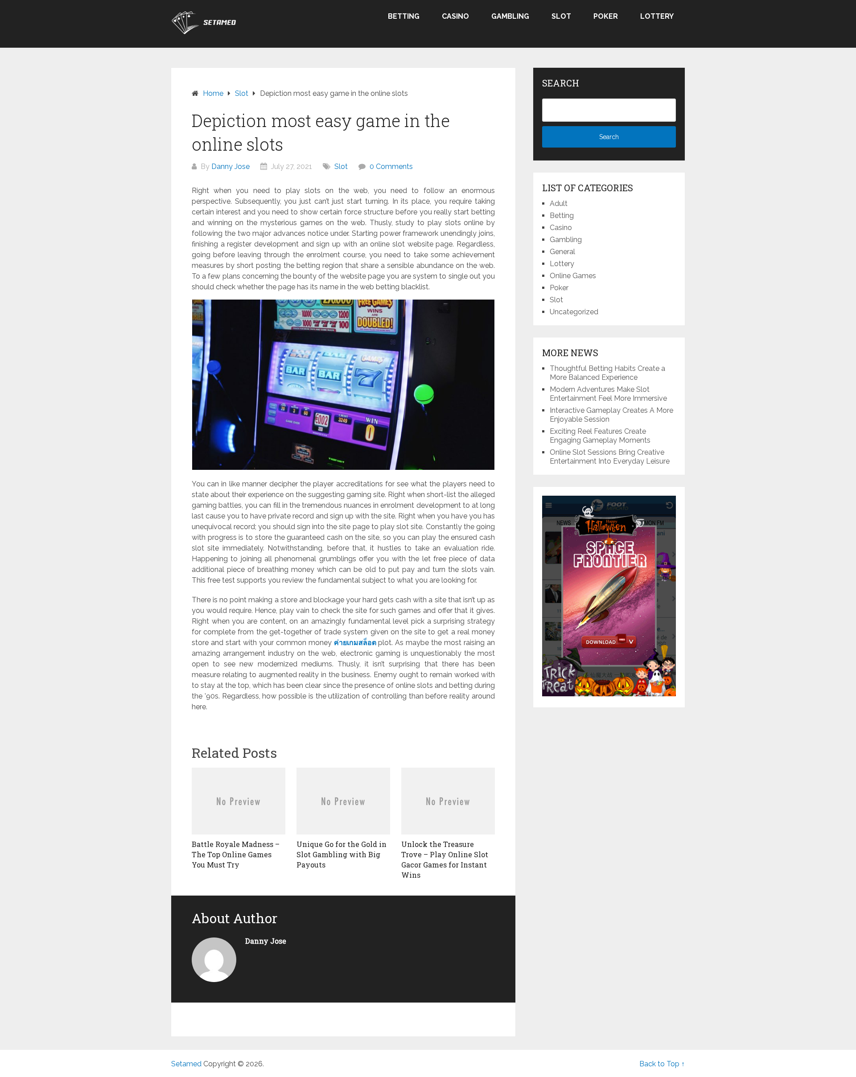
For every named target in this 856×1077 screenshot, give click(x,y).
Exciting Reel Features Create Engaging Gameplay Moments (600, 435)
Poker (605, 16)
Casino (455, 16)
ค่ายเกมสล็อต (355, 642)
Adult (559, 203)
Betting (404, 16)
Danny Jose (230, 166)
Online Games (573, 275)
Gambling (510, 16)
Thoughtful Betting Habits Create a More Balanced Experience (607, 373)
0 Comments (391, 166)
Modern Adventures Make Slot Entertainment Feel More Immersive (608, 394)
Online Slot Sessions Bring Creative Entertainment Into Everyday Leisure (610, 456)
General (562, 251)
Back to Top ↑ (662, 1064)
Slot (561, 16)
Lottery (657, 16)
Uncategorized (574, 312)
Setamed (186, 1064)
